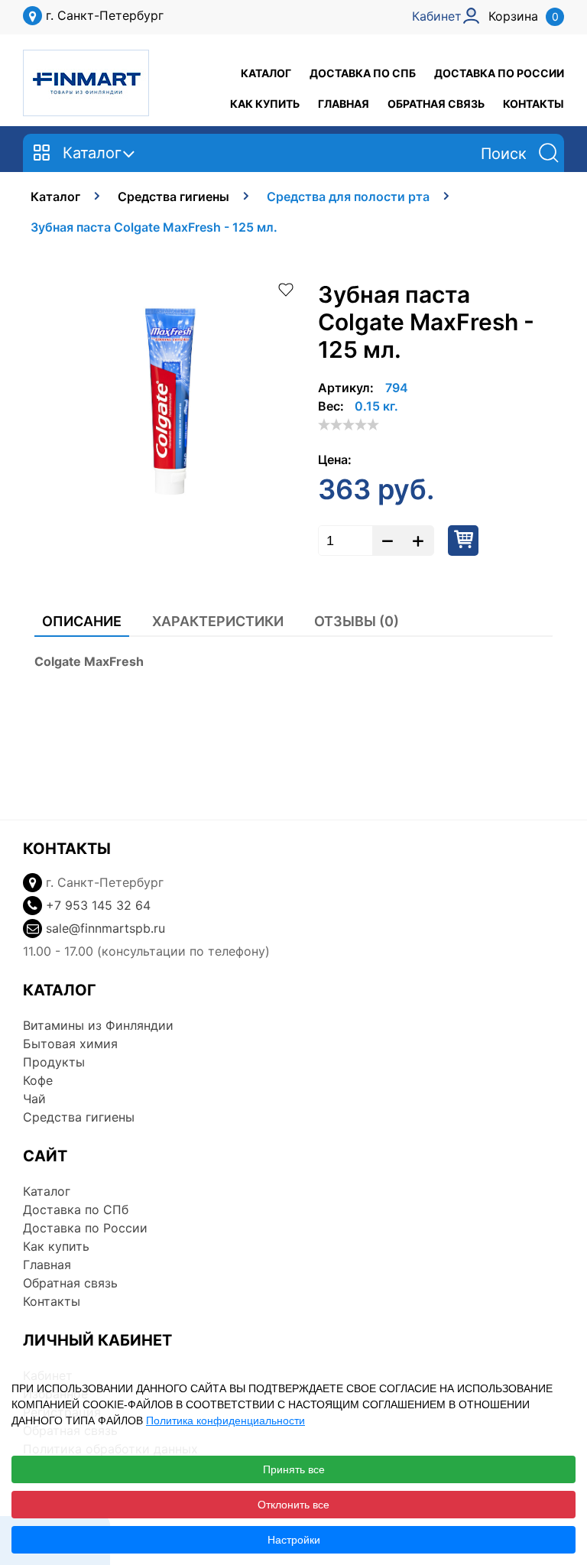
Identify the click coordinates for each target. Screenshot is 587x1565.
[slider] (348, 424)
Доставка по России (499, 73)
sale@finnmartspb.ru (105, 928)
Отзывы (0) (356, 621)
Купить (463, 540)
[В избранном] (286, 288)
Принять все (294, 1469)
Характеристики (218, 621)
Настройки (294, 1540)
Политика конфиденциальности (225, 1420)
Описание (82, 621)
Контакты (533, 103)
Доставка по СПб (363, 73)
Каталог (266, 73)
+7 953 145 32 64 (98, 905)
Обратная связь (436, 103)
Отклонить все (293, 1504)
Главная (343, 103)
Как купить (265, 103)
